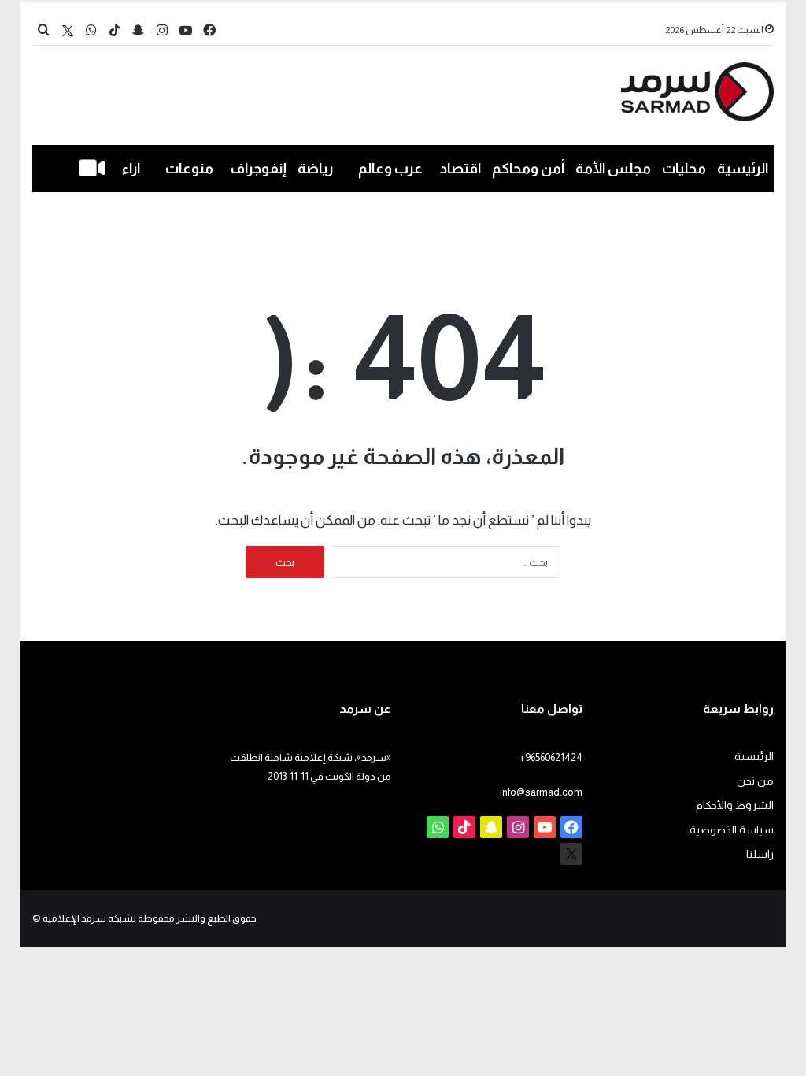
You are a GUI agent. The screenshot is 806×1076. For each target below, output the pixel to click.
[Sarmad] (698, 91)
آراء (131, 168)
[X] (67, 30)
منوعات (189, 168)
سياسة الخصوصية (732, 830)
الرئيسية (742, 168)
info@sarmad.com (541, 792)
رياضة (315, 168)
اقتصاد (460, 168)
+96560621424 (550, 757)
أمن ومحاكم (528, 168)
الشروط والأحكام (735, 805)
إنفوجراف (259, 168)
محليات (684, 168)
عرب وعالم (390, 168)
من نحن (755, 781)
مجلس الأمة (613, 168)
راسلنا (760, 854)
